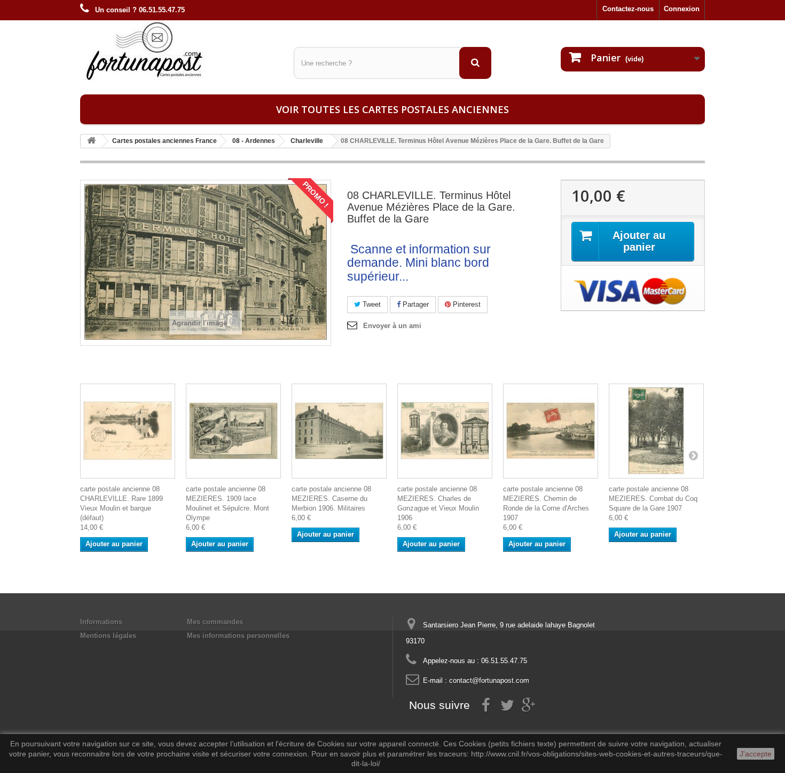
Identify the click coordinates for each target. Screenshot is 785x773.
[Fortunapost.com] (179, 50)
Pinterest (466, 304)
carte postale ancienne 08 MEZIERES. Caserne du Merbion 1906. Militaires (331, 498)
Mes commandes (215, 622)
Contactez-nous (628, 9)
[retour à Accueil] (91, 141)
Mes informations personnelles (238, 636)
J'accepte (756, 754)
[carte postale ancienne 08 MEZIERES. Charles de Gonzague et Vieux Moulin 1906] (444, 431)
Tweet (370, 304)
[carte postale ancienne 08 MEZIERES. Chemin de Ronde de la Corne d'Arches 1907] (550, 431)
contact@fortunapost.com (489, 680)
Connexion (682, 9)
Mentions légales (108, 636)
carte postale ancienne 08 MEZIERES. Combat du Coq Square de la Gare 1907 (653, 498)
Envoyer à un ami (392, 326)
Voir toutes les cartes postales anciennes (392, 109)
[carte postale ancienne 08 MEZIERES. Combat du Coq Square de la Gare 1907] (656, 431)
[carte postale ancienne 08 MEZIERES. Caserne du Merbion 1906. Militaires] (339, 431)
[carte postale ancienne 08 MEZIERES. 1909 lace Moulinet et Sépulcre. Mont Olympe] (233, 431)
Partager (415, 304)
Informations (101, 622)
